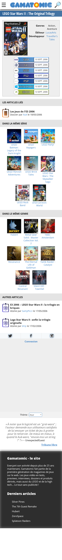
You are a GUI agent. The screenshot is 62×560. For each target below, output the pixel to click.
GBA (26, 59)
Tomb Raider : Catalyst (47, 263)
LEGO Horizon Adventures (14, 173)
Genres (40, 25)
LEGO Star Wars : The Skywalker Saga (47, 177)
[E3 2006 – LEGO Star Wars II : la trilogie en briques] (5, 307)
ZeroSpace (17, 516)
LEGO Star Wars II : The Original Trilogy (29, 13)
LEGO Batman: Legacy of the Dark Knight (14, 149)
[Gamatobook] (31, 336)
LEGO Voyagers (31, 146)
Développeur (36, 36)
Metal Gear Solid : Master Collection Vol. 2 (31, 239)
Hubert (14, 234)
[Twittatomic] (10, 336)
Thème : (24, 414)
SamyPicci (27, 310)
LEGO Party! (48, 144)
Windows (26, 86)
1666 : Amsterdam (48, 236)
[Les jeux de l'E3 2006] (5, 112)
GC (26, 65)
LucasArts (51, 32)
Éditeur (39, 32)
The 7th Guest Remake (24, 506)
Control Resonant (23, 287)
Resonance (14, 261)
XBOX (26, 92)
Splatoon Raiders (21, 520)
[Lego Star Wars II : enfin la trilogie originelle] (5, 322)
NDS (26, 70)
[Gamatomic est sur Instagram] (51, 336)
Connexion (31, 341)
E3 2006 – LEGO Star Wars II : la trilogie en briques (35, 306)
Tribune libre (49, 444)
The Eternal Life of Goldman (31, 264)
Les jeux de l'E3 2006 (22, 111)
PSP (26, 81)
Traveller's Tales (52, 38)
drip (24, 325)
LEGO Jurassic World (39, 204)
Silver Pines (18, 501)
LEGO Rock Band (22, 204)
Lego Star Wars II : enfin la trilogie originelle (30, 321)
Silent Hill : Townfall (39, 287)
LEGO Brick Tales (31, 173)
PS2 (26, 76)
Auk (25, 114)
